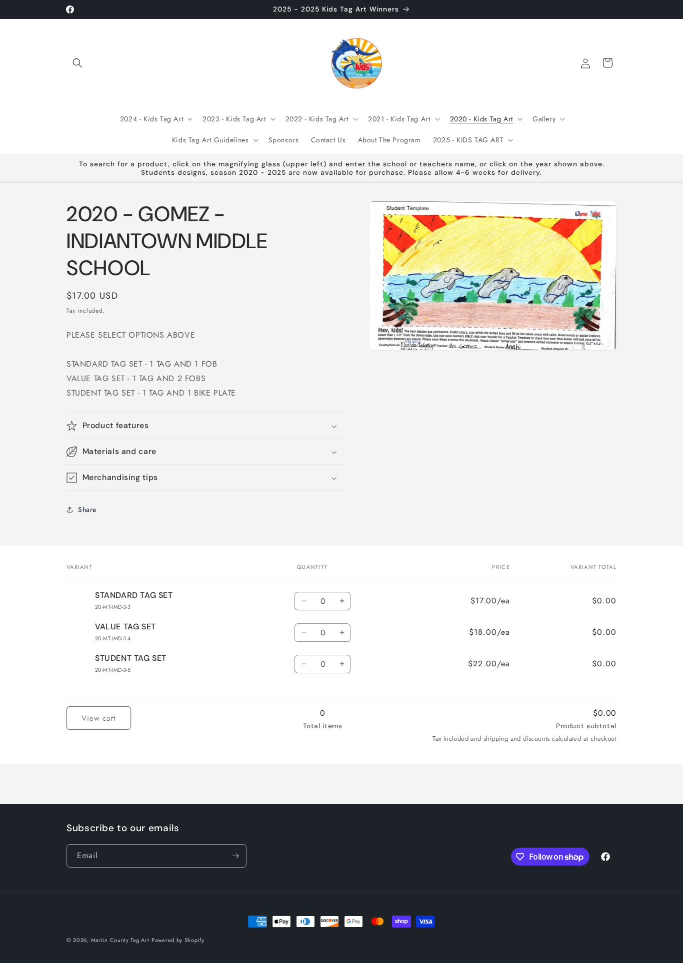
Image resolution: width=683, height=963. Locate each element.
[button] (77, 63)
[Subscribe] (235, 856)
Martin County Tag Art (120, 940)
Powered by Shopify (178, 940)
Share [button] (87, 509)
